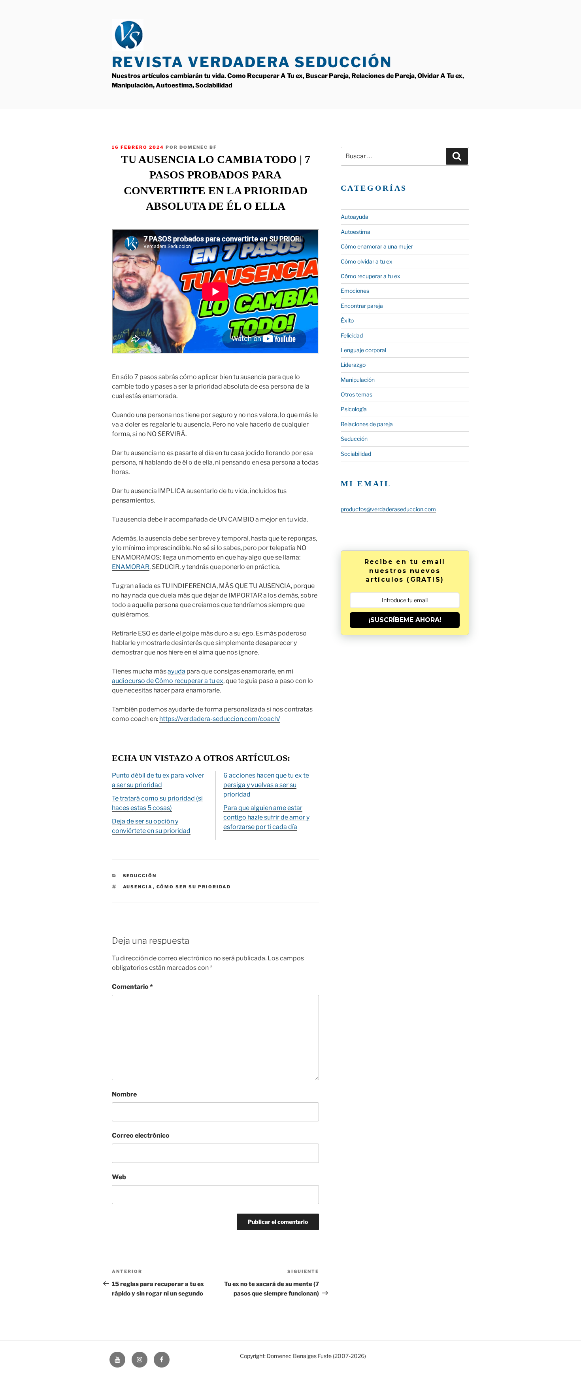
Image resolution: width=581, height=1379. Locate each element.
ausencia (138, 887)
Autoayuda (354, 216)
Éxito (347, 320)
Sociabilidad (356, 453)
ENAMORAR (130, 567)
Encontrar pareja (362, 305)
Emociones (355, 290)
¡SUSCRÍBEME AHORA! (404, 620)
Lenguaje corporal (363, 350)
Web (119, 1177)
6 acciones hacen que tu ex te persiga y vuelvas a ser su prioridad (266, 785)
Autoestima (355, 231)
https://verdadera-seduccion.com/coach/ (219, 719)
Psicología (354, 409)
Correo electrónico (141, 1135)
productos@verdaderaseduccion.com (388, 509)
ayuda (176, 671)
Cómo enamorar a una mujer (377, 246)
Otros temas (356, 394)
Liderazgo (353, 364)
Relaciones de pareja (367, 424)
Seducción (140, 875)
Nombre (124, 1094)
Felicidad (352, 335)
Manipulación (358, 379)
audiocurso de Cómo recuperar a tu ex (167, 681)
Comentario (132, 986)
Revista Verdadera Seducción (252, 62)
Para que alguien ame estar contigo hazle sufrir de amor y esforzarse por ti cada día (266, 817)
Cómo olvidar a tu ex (366, 261)
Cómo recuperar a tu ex (370, 276)
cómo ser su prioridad (194, 887)
